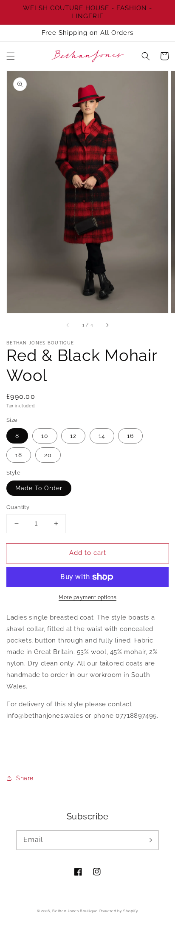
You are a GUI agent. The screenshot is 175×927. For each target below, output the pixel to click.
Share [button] (25, 778)
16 (130, 435)
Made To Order (38, 488)
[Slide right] (107, 325)
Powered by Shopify (118, 911)
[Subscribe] (148, 839)
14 (102, 435)
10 (44, 435)
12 (73, 435)
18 (18, 455)
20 (48, 455)
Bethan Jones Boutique (75, 911)
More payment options (87, 597)
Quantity (17, 507)
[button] (10, 56)
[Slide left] (68, 325)
